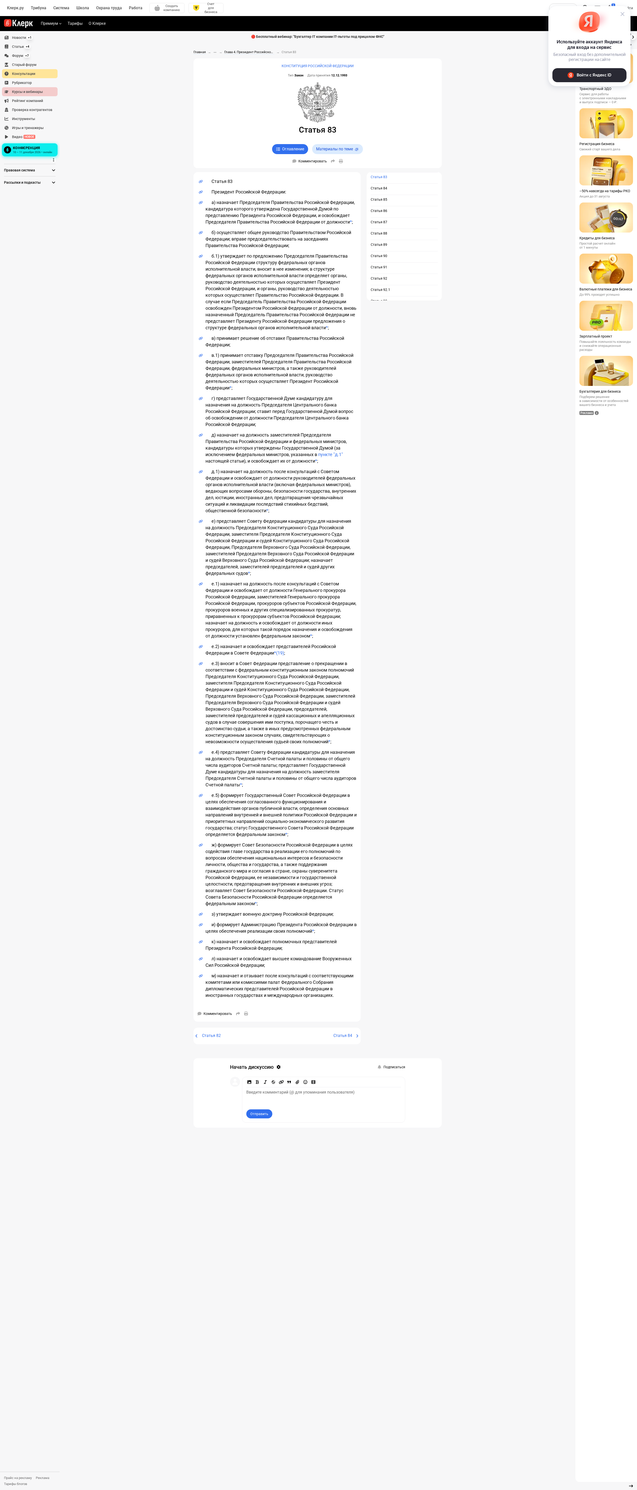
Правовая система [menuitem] (19, 170)
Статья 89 (379, 245)
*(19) (279, 653)
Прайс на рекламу (18, 1478)
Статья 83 (379, 177)
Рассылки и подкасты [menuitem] (22, 182)
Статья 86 (379, 211)
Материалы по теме (334, 149)
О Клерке (97, 23)
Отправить (259, 1114)
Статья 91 (379, 267)
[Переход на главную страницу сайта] (18, 23)
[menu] (32, 95)
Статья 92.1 (380, 290)
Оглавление (293, 149)
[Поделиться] (333, 161)
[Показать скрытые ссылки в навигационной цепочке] (215, 52)
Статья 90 (379, 256)
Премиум (49, 23)
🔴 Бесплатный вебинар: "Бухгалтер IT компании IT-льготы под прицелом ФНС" (317, 37)
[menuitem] (30, 37)
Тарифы (75, 23)
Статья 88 (379, 233)
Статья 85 (379, 199)
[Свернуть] (631, 1486)
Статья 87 (379, 222)
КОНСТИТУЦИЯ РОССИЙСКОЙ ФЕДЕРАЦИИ (318, 66)
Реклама (42, 1478)
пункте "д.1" (330, 454)
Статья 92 (379, 278)
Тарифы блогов (15, 1484)
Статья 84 (379, 188)
